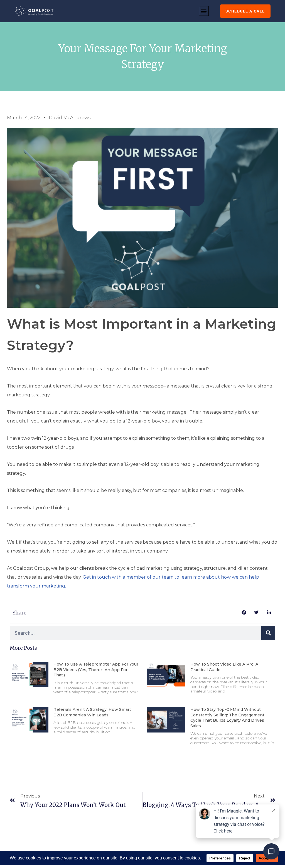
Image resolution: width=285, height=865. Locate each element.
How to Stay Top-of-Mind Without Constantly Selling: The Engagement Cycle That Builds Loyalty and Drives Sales (227, 717)
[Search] (268, 633)
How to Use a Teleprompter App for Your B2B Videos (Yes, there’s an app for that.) (95, 670)
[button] (204, 11)
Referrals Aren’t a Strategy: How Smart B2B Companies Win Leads (92, 712)
